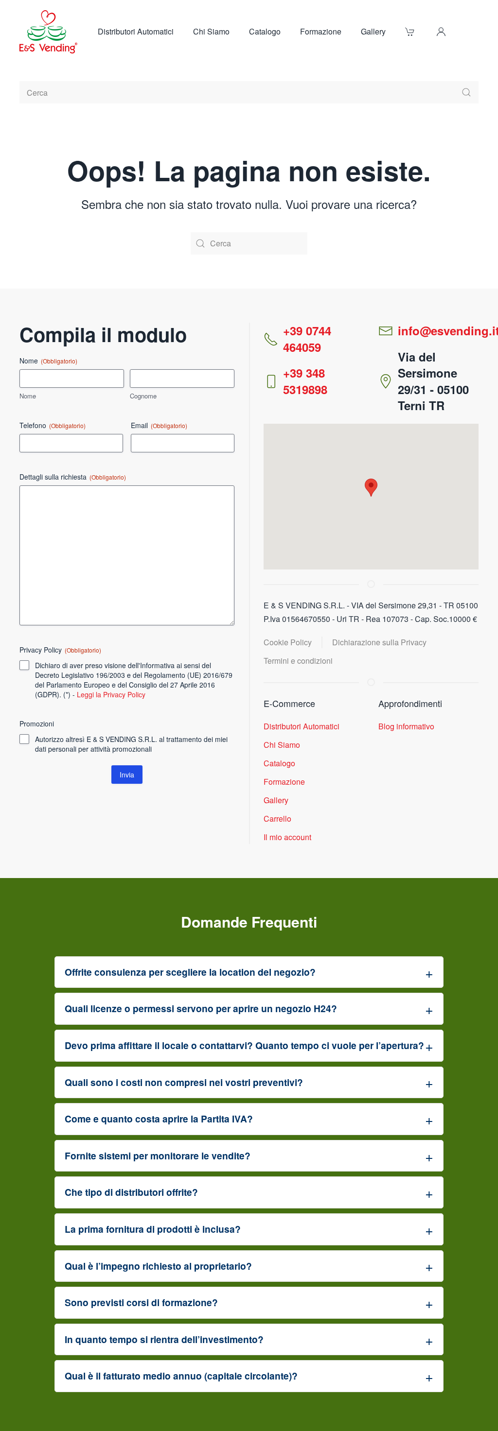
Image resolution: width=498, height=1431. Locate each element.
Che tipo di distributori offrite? (131, 1192)
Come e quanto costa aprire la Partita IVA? (159, 1118)
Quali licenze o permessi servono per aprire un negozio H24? (201, 1008)
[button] (441, 31)
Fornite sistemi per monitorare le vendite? (157, 1155)
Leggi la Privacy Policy (111, 694)
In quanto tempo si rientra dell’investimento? (164, 1339)
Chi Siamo (211, 31)
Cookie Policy (288, 642)
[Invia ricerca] (466, 92)
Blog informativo (406, 726)
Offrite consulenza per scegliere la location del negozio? (190, 972)
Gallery (373, 31)
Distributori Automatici (136, 31)
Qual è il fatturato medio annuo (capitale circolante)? (181, 1375)
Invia (127, 774)
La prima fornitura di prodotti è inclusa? (153, 1229)
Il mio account (287, 837)
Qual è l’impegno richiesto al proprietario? (158, 1266)
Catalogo (279, 763)
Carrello (277, 818)
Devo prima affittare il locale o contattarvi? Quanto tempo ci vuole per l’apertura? (244, 1045)
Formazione (320, 31)
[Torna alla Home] (48, 31)
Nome (27, 396)
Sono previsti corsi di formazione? (141, 1302)
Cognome (143, 396)
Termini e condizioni (298, 660)
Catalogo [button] (265, 31)
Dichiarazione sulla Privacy (379, 642)
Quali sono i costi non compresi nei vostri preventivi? (184, 1082)
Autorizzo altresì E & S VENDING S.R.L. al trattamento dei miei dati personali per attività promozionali (131, 744)
